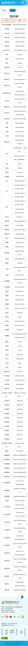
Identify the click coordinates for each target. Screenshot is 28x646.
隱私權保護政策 (12, 632)
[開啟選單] (25, 2)
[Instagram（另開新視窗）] (6, 617)
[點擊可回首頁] (8, 2)
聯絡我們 (2, 632)
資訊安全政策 (6, 632)
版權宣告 (16, 632)
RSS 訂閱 (21, 632)
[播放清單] (23, 2)
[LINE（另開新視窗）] (23, 617)
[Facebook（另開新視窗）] (14, 617)
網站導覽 (24, 632)
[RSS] (19, 617)
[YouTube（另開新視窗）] (10, 617)
